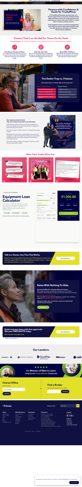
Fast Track (30, 437)
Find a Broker (31, 435)
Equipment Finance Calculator (47, 435)
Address (69, 440)
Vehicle (16, 437)
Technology (17, 442)
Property (17, 445)
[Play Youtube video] (22, 42)
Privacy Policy (65, 479)
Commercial (17, 439)
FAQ (3, 439)
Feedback (38, 452)
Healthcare (17, 441)
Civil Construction (19, 435)
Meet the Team (6, 437)
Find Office (6, 415)
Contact (69, 434)
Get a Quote (30, 438)
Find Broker (65, 413)
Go (78, 427)
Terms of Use (27, 452)
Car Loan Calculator (45, 438)
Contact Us (30, 441)
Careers (4, 438)
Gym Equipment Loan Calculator (47, 446)
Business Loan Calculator (46, 441)
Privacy (33, 452)
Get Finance (31, 434)
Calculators (44, 434)
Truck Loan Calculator (45, 439)
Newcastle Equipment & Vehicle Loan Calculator (51, 447)
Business (17, 443)
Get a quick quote (65, 280)
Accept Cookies (74, 482)
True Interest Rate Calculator (47, 437)
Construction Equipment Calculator (48, 443)
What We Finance (20, 434)
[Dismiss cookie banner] (78, 477)
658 (59, 0)
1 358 (55, 0)
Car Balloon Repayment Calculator (48, 445)
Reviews (4, 442)
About (4, 434)
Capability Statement (7, 443)
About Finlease (6, 435)
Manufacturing (18, 438)
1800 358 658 (69, 435)
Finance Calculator (32, 439)
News (4, 441)
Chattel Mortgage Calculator (47, 442)
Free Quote (43, 329)
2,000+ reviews (32, 0)
